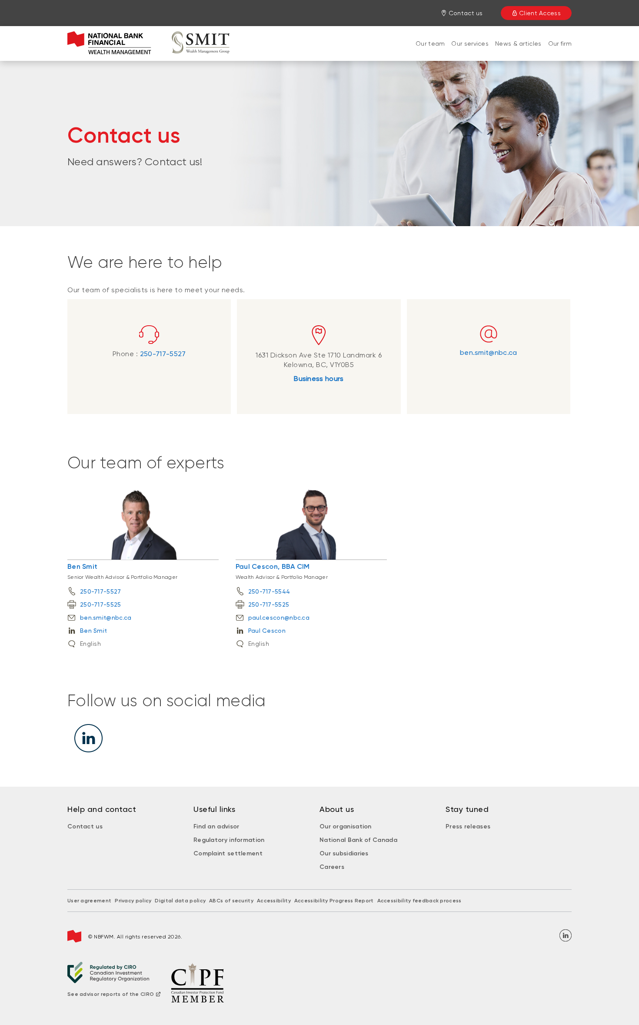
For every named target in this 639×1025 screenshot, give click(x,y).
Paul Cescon (267, 630)
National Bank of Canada (358, 840)
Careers (332, 867)
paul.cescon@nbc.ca (279, 617)
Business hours (318, 378)
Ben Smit (82, 566)
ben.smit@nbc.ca (488, 352)
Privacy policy (133, 901)
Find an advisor (216, 826)
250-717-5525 (100, 604)
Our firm (560, 43)
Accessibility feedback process (419, 901)
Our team (430, 43)
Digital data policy (180, 901)
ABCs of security (231, 901)
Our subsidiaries (344, 853)
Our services (470, 43)
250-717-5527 (163, 354)
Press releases (468, 826)
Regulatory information (229, 840)
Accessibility (274, 901)
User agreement (89, 901)
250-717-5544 (269, 591)
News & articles (518, 43)
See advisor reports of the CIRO (110, 994)
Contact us (85, 826)
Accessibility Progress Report (334, 901)
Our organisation (346, 826)
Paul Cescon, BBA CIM (273, 566)
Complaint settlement (228, 853)
